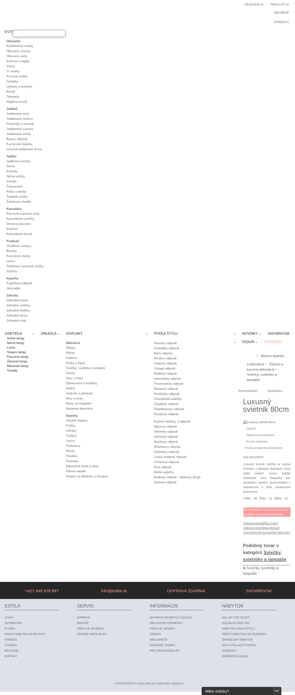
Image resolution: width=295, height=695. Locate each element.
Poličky (71, 425)
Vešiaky (71, 430)
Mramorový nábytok (167, 447)
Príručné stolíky (17, 76)
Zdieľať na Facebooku (260, 435)
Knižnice (12, 229)
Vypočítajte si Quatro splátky (266, 532)
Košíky (70, 373)
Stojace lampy (16, 352)
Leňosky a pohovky (19, 86)
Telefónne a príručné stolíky (25, 266)
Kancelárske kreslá (19, 234)
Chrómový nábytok (166, 462)
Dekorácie (73, 343)
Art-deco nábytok (165, 358)
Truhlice (71, 435)
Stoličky (11, 271)
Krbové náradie (76, 471)
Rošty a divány (16, 191)
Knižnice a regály (18, 61)
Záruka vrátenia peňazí (261, 528)
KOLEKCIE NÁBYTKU (236, 623)
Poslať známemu (257, 441)
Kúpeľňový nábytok (19, 283)
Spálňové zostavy (18, 161)
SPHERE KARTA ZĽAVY (92, 634)
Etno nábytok (163, 467)
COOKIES (11, 645)
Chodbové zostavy (18, 246)
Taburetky (13, 96)
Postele (11, 181)
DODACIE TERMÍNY (162, 628)
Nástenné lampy (18, 366)
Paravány (72, 461)
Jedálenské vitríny (18, 134)
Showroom (278, 333)
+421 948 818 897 (41, 591)
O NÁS (9, 617)
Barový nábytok (16, 139)
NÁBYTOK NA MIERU (90, 628)
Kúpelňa (12, 278)
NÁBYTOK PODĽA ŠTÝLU (238, 628)
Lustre (11, 347)
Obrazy (71, 347)
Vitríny (10, 66)
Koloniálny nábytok (166, 348)
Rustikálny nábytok (167, 394)
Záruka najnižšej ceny (260, 523)
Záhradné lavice (17, 315)
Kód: (246, 457)
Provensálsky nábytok (169, 383)
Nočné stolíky (15, 176)
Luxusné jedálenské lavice (24, 149)
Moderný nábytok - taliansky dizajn (177, 477)
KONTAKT (11, 656)
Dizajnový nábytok (166, 414)
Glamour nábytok (165, 482)
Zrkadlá (48, 333)
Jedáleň (12, 109)
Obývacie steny (16, 56)
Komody (12, 171)
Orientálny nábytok (166, 452)
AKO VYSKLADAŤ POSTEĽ (239, 645)
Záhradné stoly (16, 320)
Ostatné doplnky (77, 420)
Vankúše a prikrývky (79, 393)
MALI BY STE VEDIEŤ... (236, 617)
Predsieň (12, 241)
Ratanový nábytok (166, 388)
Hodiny (70, 388)
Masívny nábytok (165, 426)
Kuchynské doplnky (19, 144)
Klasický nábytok (165, 343)
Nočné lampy (15, 343)
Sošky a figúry (75, 363)
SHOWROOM (258, 591)
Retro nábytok (163, 353)
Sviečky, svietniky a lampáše (85, 368)
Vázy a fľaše (74, 378)
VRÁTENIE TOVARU (162, 645)
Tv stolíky (13, 71)
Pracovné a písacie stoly (23, 213)
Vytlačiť (251, 428)
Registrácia (254, 4)
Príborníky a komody (20, 124)
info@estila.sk (113, 591)
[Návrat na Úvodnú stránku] (250, 356)
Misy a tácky (74, 398)
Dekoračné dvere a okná (82, 466)
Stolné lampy (15, 338)
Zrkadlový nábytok (166, 404)
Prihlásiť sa (279, 4)
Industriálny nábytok (167, 378)
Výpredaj (273, 342)
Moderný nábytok (165, 373)
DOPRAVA (83, 617)
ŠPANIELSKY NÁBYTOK (237, 639)
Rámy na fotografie (78, 403)
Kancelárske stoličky (20, 218)
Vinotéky (72, 456)
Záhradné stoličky (18, 305)
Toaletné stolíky (17, 196)
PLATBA (10, 628)
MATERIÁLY (229, 650)
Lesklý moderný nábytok (170, 457)
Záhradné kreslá (17, 300)
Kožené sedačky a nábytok (172, 421)
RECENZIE (12, 650)
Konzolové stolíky (18, 256)
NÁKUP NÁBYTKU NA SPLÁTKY (25, 634)
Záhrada (12, 295)
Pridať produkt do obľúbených (264, 448)
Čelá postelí (14, 186)
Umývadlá (13, 288)
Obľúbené (281, 12)
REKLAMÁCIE (159, 639)
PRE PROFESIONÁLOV (165, 650)
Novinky (250, 333)
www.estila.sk (146, 683)
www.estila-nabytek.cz (170, 683)
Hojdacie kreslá (16, 101)
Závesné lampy (17, 361)
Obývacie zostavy (18, 51)
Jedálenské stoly (17, 113)
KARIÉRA (11, 639)
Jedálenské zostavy (19, 129)
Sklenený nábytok (166, 431)
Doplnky (72, 415)
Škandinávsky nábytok (169, 409)
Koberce (71, 358)
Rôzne (70, 353)
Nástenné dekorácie (79, 408)
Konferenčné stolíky (19, 46)
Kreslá (10, 91)
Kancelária (13, 209)
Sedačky (12, 81)
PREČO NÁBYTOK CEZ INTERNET (244, 634)
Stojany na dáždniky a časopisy (87, 476)
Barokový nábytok (166, 441)
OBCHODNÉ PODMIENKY (166, 623)
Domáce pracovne (18, 224)
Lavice (10, 261)
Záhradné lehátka (18, 310)
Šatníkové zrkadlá (18, 201)
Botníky (11, 251)
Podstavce (73, 446)
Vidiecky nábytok (165, 363)
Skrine (10, 166)
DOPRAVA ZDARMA (185, 591)
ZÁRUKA (155, 634)
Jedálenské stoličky (19, 118)
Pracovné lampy (18, 356)
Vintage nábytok (165, 368)
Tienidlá (12, 370)
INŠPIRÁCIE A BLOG (235, 656)
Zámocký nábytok (166, 436)
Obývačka (13, 41)
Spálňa (11, 156)
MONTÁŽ (82, 623)
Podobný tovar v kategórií (264, 552)
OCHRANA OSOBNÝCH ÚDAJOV (171, 617)
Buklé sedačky (164, 472)
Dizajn (248, 342)
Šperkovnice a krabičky (81, 383)
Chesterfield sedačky (168, 399)
